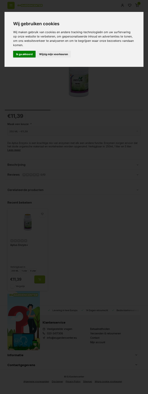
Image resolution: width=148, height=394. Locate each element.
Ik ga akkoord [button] (24, 54)
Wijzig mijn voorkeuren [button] (53, 54)
